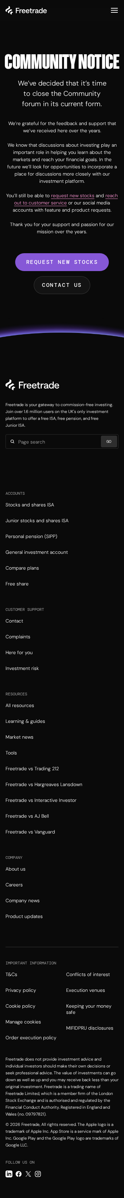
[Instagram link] (37, 1174)
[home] (26, 10)
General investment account (37, 552)
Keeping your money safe (89, 1009)
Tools (11, 753)
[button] (114, 10)
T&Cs (11, 974)
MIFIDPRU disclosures (89, 1028)
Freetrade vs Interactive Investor (41, 800)
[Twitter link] (28, 1174)
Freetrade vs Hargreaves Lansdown (44, 784)
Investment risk (22, 668)
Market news (19, 737)
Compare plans (22, 568)
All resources (20, 705)
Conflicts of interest (88, 974)
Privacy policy (21, 990)
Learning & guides (25, 721)
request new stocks (72, 195)
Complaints (18, 637)
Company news (23, 900)
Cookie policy (20, 1006)
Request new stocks (62, 262)
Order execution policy (31, 1037)
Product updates (24, 916)
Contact (14, 621)
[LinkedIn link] (9, 1174)
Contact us (62, 285)
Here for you (19, 652)
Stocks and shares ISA (30, 505)
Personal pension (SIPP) (31, 536)
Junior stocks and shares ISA (37, 520)
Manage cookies (23, 1022)
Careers (14, 885)
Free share (17, 584)
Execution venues (85, 990)
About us (15, 869)
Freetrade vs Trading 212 (32, 768)
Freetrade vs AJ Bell (27, 816)
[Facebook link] (18, 1174)
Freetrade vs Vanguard (30, 832)
